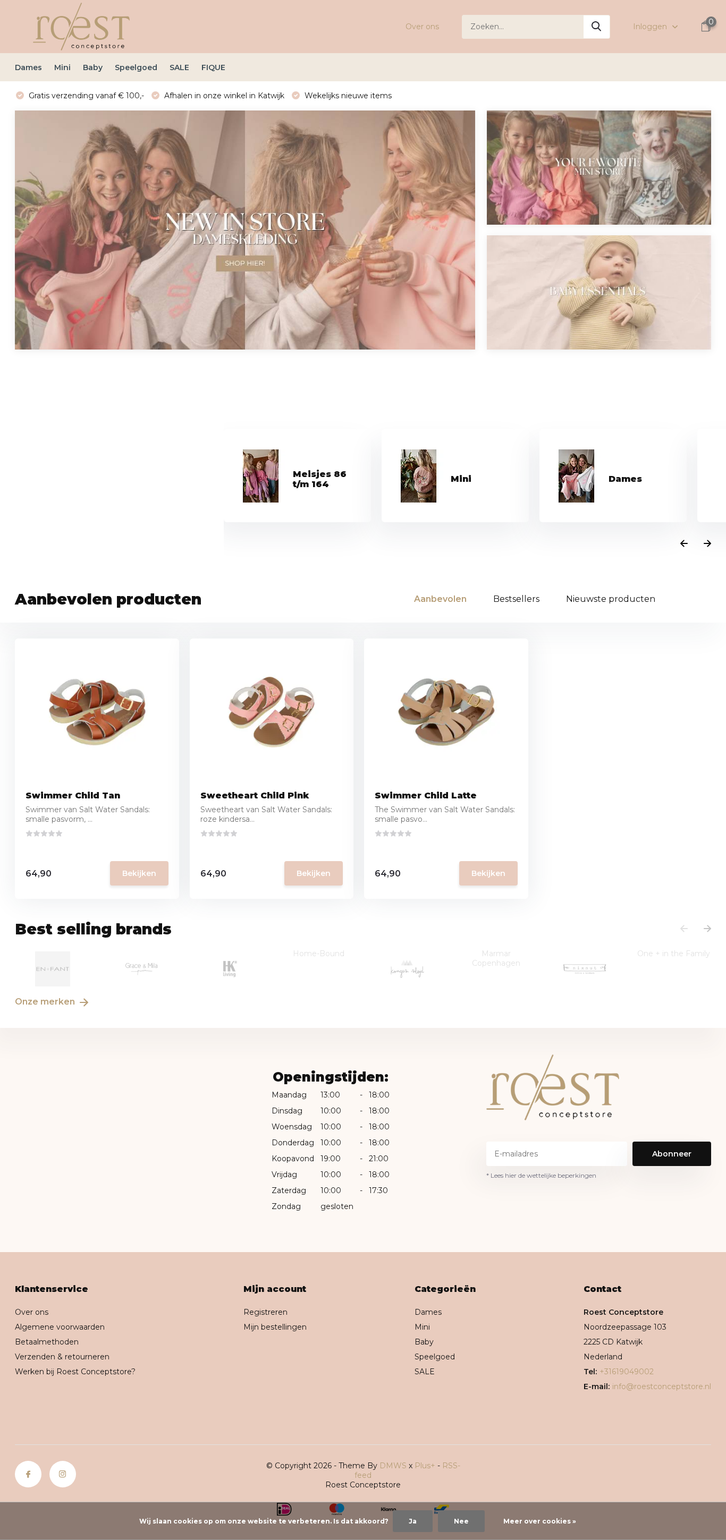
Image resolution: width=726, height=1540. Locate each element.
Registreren (265, 1312)
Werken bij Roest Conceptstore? (75, 1371)
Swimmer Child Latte (426, 795)
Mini (62, 67)
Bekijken (139, 873)
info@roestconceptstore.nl (661, 1386)
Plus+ (425, 1465)
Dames (28, 67)
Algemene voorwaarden (60, 1327)
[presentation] (684, 544)
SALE (179, 67)
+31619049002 (627, 1371)
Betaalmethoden (47, 1342)
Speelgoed (136, 67)
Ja (413, 1521)
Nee (461, 1521)
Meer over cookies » (539, 1521)
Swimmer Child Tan (73, 795)
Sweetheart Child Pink (254, 795)
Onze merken (46, 1002)
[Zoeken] (597, 27)
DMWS (393, 1465)
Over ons (422, 26)
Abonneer (671, 1154)
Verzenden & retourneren (62, 1357)
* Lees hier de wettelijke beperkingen (541, 1175)
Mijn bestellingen (275, 1327)
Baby (93, 67)
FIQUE (213, 67)
